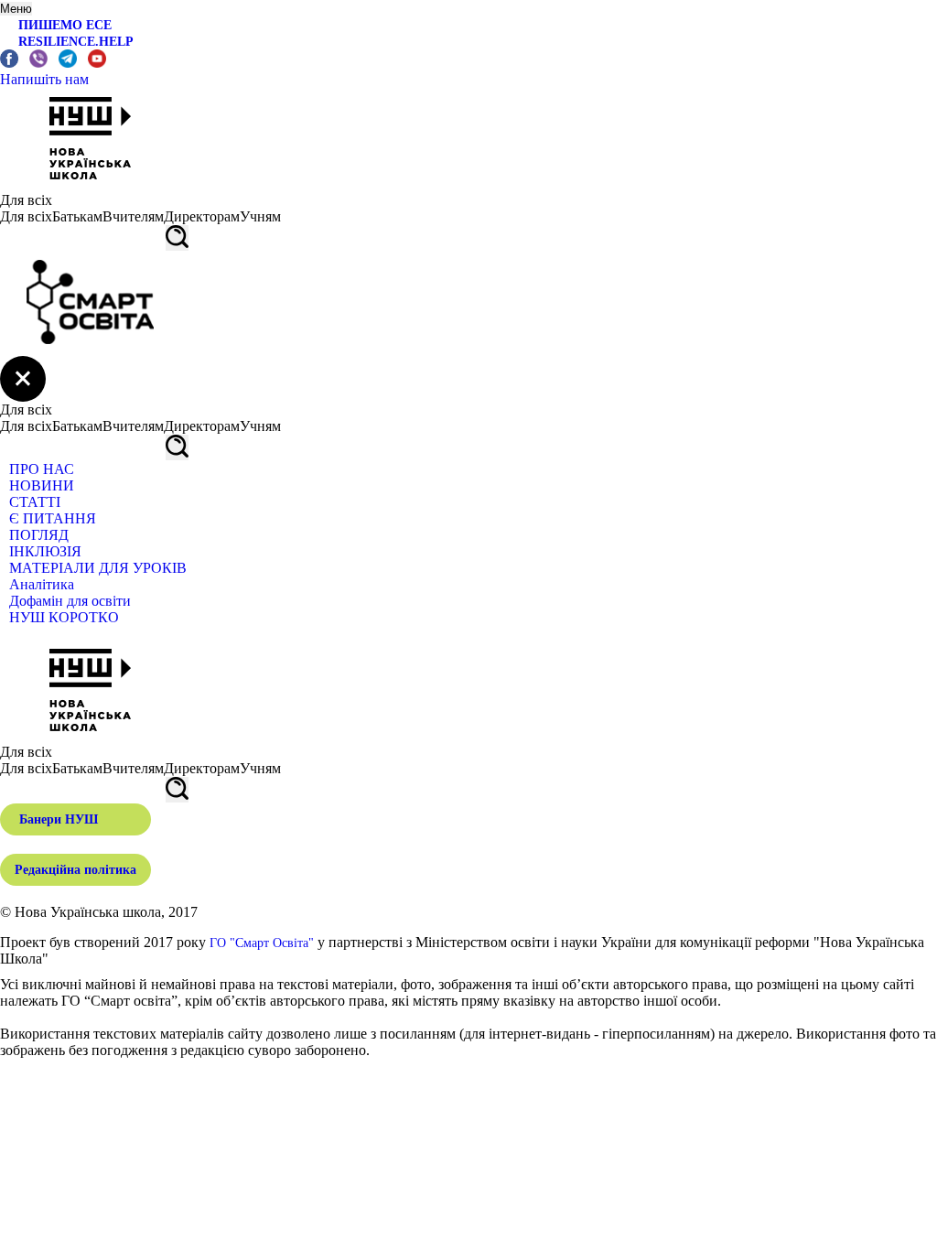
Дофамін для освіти (70, 601)
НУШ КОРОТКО (64, 617)
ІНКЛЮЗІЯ (45, 551)
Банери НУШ (58, 819)
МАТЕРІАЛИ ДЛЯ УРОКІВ (98, 568)
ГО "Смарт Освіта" (262, 943)
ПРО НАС (41, 469)
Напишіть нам (44, 79)
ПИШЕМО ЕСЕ (65, 25)
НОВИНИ (41, 485)
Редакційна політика (75, 870)
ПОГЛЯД (39, 535)
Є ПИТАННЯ (52, 518)
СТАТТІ (34, 502)
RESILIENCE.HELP (76, 41)
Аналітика (41, 584)
